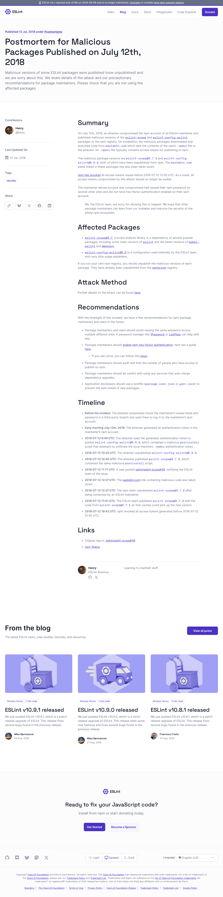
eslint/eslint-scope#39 (150, 469)
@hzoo (20, 132)
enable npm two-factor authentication (148, 345)
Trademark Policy (76, 878)
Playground (164, 12)
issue (143, 356)
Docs (135, 12)
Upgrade (135, 2)
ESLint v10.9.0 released (108, 709)
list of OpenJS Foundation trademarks (175, 878)
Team (110, 12)
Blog (123, 12)
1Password (157, 334)
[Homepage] (13, 12)
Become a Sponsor (123, 827)
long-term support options (169, 2)
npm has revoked (89, 175)
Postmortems (53, 31)
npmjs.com (159, 267)
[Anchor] (112, 122)
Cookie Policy (190, 888)
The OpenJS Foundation (51, 888)
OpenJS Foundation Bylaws (121, 888)
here (137, 292)
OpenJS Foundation (38, 874)
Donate (210, 12)
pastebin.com (131, 480)
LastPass (175, 334)
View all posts (202, 630)
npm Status (92, 547)
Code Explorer (186, 12)
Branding (29, 888)
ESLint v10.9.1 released (34, 709)
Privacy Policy (95, 888)
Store (147, 12)
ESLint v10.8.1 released (180, 709)
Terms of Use (76, 888)
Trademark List (98, 878)
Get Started (94, 827)
